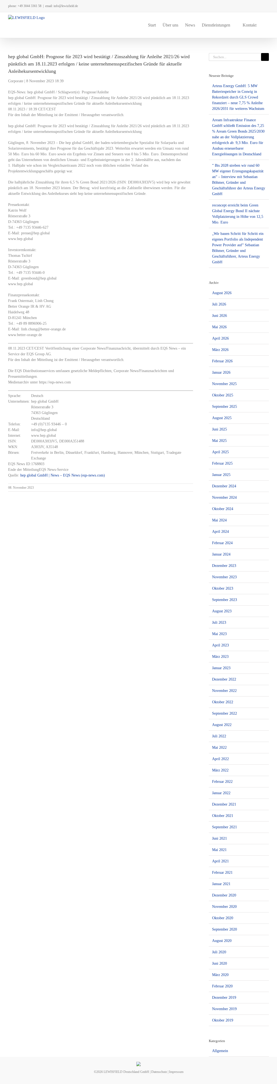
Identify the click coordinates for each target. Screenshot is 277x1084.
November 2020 (224, 907)
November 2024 (224, 497)
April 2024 (220, 532)
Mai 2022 (219, 747)
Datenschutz (159, 1072)
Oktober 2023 (222, 588)
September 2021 (224, 827)
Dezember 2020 (224, 895)
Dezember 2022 (224, 679)
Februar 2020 (222, 986)
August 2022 (222, 725)
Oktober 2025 (222, 395)
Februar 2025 (222, 463)
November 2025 (224, 384)
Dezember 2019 (224, 998)
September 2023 (224, 600)
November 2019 (224, 1009)
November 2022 (224, 691)
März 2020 (220, 975)
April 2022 (220, 759)
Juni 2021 (219, 838)
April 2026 (220, 338)
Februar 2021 (222, 873)
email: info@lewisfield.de (61, 6)
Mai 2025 (219, 441)
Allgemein (220, 1051)
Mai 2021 (219, 850)
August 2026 (222, 293)
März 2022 (220, 770)
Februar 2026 (222, 361)
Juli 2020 (219, 952)
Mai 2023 (219, 634)
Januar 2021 (221, 884)
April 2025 (220, 452)
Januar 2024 (221, 554)
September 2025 (224, 407)
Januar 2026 (221, 372)
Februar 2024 (222, 543)
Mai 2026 (219, 327)
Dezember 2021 (224, 804)
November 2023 (224, 577)
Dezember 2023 (224, 566)
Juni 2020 (219, 963)
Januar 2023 (221, 668)
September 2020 (224, 929)
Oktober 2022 (222, 702)
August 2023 (222, 611)
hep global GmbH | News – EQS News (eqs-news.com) (62, 475)
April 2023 (220, 645)
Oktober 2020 (222, 918)
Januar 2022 (221, 793)
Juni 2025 (219, 429)
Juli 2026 (219, 304)
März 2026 (220, 350)
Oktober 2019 (222, 1020)
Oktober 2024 (222, 509)
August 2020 (222, 941)
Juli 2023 (219, 622)
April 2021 (220, 861)
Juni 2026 (219, 316)
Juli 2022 (219, 736)
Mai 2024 (219, 520)
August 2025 (222, 418)
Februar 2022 (222, 782)
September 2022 (224, 713)
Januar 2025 (221, 475)
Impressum (176, 1072)
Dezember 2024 (224, 486)
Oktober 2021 (222, 816)
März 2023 (220, 657)
